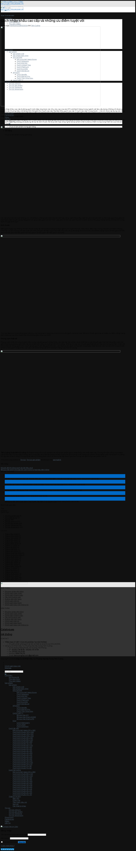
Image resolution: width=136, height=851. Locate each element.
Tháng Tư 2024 (11, 568)
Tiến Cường (35, 26)
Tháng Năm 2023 (12, 580)
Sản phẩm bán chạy (20, 689)
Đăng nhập (22, 842)
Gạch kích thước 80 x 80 (22, 742)
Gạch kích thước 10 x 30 (22, 795)
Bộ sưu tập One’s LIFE (25, 719)
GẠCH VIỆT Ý (18, 713)
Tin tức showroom (12, 527)
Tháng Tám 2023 (12, 578)
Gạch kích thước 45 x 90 (22, 751)
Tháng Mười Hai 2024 (13, 553)
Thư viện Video (15, 24)
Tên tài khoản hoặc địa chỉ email (14, 835)
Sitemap (8, 668)
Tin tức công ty (11, 521)
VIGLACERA (17, 691)
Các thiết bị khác (19, 806)
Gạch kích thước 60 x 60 (22, 747)
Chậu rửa (16, 800)
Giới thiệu (8, 18)
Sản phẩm (9, 683)
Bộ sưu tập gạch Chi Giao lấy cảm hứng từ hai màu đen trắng (25, 470)
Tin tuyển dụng (11, 518)
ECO (14, 721)
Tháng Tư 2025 (11, 545)
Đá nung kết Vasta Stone (27, 692)
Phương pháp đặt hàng (14, 592)
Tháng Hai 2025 (11, 549)
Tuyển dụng (4, 510)
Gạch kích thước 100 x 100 (23, 736)
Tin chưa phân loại (12, 516)
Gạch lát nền (14, 728)
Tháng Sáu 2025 (11, 542)
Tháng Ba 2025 (11, 547)
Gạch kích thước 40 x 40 (22, 757)
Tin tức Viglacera (11, 525)
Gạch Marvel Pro (23, 709)
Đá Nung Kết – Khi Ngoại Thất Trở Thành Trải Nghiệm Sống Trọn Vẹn (32, 490)
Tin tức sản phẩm (9, 15)
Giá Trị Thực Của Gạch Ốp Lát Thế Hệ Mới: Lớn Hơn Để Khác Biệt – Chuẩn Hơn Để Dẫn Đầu (41, 479)
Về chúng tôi (14, 677)
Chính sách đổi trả (12, 601)
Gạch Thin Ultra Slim (25, 711)
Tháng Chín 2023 (12, 576)
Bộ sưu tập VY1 (23, 715)
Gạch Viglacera (23, 694)
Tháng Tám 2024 (12, 561)
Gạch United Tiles (24, 698)
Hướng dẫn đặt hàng (13, 599)
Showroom (9, 817)
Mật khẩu (5, 838)
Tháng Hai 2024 (11, 572)
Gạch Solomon (22, 727)
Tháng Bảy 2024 (11, 563)
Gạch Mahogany (23, 723)
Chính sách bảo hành (13, 603)
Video (7, 821)
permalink (57, 460)
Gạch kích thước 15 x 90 (22, 766)
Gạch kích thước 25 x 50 (22, 791)
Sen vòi (15, 804)
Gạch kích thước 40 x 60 (22, 755)
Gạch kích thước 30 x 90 (22, 785)
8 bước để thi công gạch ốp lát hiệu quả (17, 468)
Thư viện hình (14, 679)
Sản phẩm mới (18, 687)
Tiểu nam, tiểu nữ (20, 802)
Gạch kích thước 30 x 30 (22, 761)
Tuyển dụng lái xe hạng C (15, 496)
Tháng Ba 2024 (11, 570)
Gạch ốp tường (15, 770)
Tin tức (2, 15)
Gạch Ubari (21, 725)
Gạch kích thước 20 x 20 (22, 764)
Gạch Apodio (22, 708)
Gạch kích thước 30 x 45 (22, 789)
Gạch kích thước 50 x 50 (22, 749)
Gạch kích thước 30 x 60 (22, 759)
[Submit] (5, 10)
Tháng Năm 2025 (12, 544)
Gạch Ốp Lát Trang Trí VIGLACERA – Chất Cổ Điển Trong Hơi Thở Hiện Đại (34, 484)
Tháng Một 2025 (11, 551)
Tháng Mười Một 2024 (13, 555)
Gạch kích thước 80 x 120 (23, 740)
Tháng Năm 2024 (12, 566)
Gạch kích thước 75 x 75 (22, 744)
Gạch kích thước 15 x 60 (22, 768)
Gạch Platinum (23, 700)
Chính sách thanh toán (14, 595)
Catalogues (7, 629)
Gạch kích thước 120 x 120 (23, 734)
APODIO (16, 706)
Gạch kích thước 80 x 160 (23, 738)
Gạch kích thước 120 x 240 (23, 732)
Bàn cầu (16, 798)
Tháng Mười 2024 (12, 557)
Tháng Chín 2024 (12, 559)
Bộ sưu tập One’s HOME (26, 717)
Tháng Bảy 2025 (11, 540)
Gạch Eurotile (22, 702)
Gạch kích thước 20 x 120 (23, 763)
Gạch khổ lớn (22, 696)
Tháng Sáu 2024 (11, 564)
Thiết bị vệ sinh (15, 797)
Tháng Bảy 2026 (11, 534)
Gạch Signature (23, 704)
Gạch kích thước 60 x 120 (23, 745)
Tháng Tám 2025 (11, 538)
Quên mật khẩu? (8, 846)
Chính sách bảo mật (13, 666)
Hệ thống (6, 634)
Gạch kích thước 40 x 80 (22, 753)
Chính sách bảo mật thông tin (16, 605)
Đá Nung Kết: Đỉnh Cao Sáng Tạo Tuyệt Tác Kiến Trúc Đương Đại (31, 502)
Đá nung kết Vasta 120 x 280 (24, 730)
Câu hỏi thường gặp (13, 597)
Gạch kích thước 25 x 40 (22, 793)
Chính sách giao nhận (13, 593)
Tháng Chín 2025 (12, 536)
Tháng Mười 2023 (12, 574)
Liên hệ (8, 823)
